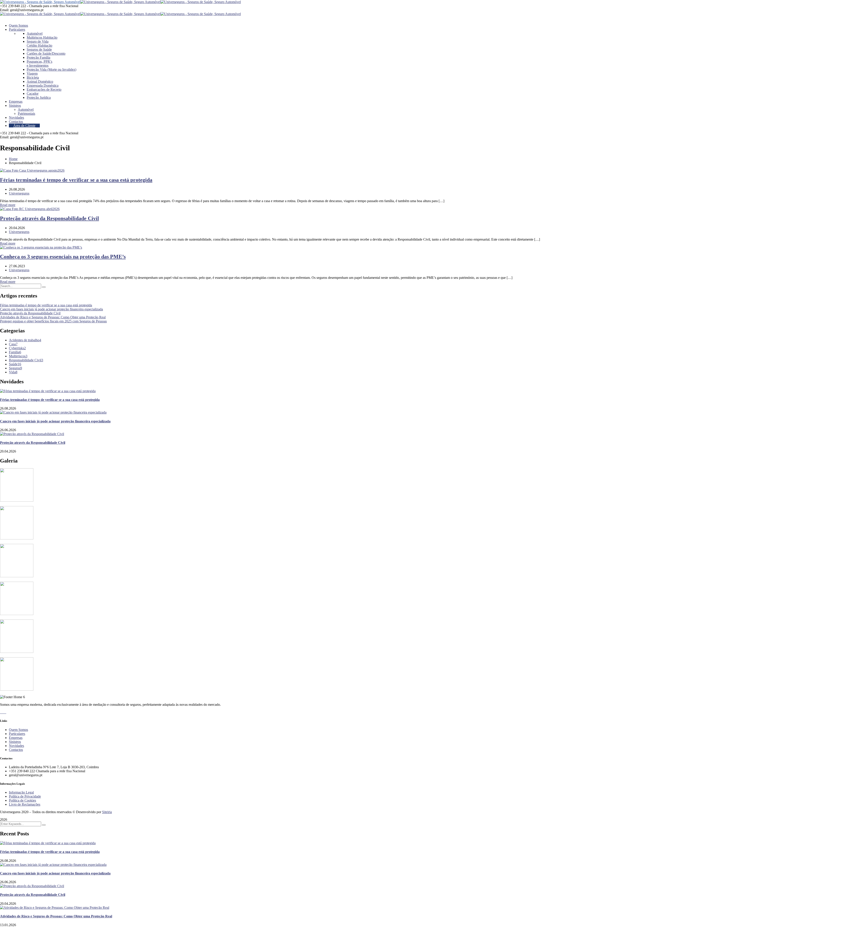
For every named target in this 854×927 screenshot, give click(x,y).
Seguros (15, 368)
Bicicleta (33, 77)
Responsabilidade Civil (26, 360)
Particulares (17, 734)
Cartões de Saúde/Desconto (46, 53)
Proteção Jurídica (39, 97)
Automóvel (34, 33)
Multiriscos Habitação (42, 37)
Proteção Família (38, 57)
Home (13, 159)
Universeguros (19, 193)
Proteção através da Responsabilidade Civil (49, 218)
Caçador (32, 93)
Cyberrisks (17, 348)
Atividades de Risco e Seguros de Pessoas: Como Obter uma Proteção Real (53, 317)
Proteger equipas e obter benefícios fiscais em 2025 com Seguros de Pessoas (53, 321)
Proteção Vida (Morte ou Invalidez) (51, 69)
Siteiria (107, 812)
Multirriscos (18, 356)
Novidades (16, 746)
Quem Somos (18, 730)
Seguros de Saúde (39, 49)
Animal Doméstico (40, 81)
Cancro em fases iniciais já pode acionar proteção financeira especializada (51, 309)
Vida (13, 372)
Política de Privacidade (25, 796)
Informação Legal (21, 792)
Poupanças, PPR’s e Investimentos (39, 63)
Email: (4, 10)
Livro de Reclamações (24, 804)
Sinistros (15, 742)
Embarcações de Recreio (44, 89)
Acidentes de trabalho (25, 340)
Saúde (15, 364)
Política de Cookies (22, 800)
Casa (13, 344)
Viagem (32, 73)
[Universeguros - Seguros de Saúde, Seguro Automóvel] (40, 2)
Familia (15, 352)
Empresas (15, 738)
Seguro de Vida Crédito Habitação (39, 43)
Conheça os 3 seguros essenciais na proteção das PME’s (63, 256)
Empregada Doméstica (42, 85)
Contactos (16, 750)
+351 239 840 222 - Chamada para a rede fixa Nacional (39, 6)
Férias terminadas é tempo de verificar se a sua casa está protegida (76, 180)
